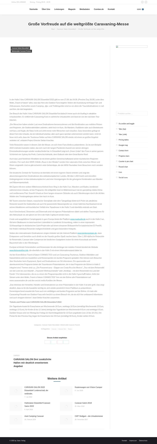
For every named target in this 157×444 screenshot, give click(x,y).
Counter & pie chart (126, 161)
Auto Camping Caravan (34, 416)
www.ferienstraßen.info (19, 250)
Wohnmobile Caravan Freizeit (21, 51)
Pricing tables (124, 140)
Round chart (123, 167)
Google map (123, 145)
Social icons (123, 177)
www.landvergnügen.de (87, 233)
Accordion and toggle (126, 124)
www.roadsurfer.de (78, 219)
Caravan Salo (62, 329)
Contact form (123, 151)
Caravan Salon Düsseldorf (20, 48)
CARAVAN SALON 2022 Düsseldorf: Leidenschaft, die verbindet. (36, 390)
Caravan (54, 329)
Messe (70, 329)
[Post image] (16, 390)
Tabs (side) (123, 134)
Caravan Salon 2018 (83, 403)
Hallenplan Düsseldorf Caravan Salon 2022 (37, 404)
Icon (120, 172)
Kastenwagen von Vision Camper (88, 387)
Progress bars (124, 156)
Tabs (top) (122, 129)
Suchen (145, 113)
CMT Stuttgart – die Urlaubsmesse (89, 416)
